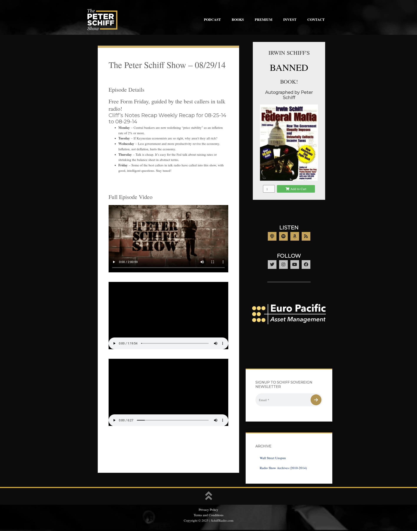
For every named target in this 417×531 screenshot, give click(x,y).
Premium (263, 19)
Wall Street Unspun (273, 458)
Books (238, 19)
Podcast (212, 19)
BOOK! (289, 81)
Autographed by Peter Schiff (289, 95)
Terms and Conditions (208, 515)
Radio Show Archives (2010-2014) (283, 468)
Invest (289, 19)
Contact (316, 19)
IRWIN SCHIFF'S (289, 52)
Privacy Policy (208, 509)
